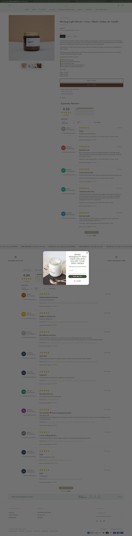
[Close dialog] (87, 253)
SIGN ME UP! (77, 276)
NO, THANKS (77, 281)
